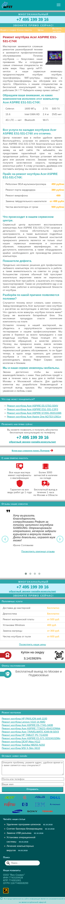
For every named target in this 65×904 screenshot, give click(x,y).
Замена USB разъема (19, 833)
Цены (41, 30)
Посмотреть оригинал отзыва (38, 551)
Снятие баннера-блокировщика (24, 828)
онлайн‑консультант (43, 441)
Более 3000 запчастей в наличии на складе (45, 475)
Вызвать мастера (57, 30)
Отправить (32, 789)
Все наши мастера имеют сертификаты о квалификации (19, 475)
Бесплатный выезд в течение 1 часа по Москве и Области (45, 492)
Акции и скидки (8, 30)
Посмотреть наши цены (32, 644)
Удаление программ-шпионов (24, 824)
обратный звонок (20, 441)
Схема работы (24, 30)
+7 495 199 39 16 (32, 19)
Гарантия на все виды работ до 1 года (19, 491)
